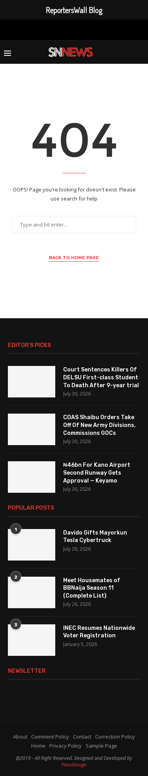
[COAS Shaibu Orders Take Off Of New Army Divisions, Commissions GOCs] (31, 429)
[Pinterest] (72, 29)
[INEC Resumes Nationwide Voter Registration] (31, 640)
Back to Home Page (74, 257)
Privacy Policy (65, 745)
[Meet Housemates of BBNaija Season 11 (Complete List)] (31, 592)
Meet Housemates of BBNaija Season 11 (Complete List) (91, 588)
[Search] (140, 52)
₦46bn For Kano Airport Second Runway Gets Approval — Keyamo (96, 473)
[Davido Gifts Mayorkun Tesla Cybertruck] (31, 545)
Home (38, 745)
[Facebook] (37, 29)
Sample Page (101, 745)
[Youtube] (85, 29)
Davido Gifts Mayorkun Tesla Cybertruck (95, 536)
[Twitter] (49, 29)
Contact (82, 736)
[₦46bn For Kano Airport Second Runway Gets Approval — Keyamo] (31, 477)
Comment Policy (50, 736)
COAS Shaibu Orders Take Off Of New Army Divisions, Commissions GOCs (99, 425)
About (20, 736)
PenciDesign (74, 764)
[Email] (98, 29)
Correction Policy (115, 736)
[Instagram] (60, 29)
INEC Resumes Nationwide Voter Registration (99, 632)
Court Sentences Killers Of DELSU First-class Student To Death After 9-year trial (101, 377)
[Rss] (111, 29)
